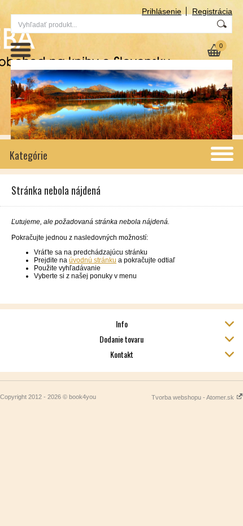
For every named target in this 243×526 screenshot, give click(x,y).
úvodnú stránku (92, 260)
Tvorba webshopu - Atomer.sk (193, 397)
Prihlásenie (161, 11)
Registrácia (212, 11)
